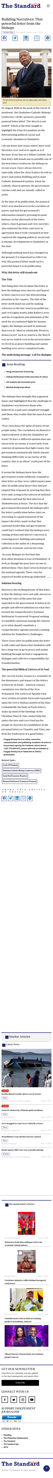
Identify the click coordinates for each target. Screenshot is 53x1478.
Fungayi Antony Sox (25, 32)
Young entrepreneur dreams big (20, 372)
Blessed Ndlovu (9, 1157)
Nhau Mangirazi (25, 1101)
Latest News (12, 1044)
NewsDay (7, 1435)
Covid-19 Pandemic (10, 765)
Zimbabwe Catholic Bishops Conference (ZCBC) (21, 771)
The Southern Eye (11, 1444)
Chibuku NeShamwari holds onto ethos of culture (27, 377)
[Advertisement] (26, 920)
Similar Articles (19, 1036)
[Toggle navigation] (48, 6)
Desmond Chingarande (12, 1131)
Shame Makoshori (10, 1101)
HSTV (6, 1447)
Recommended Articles (22, 1204)
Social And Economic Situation (15, 776)
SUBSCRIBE (20, 1383)
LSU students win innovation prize (20, 382)
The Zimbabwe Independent (16, 1438)
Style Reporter (12, 1276)
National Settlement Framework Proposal (19, 782)
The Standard (9, 1441)
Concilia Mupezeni (24, 1157)
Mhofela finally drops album (18, 387)
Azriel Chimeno (12, 1314)
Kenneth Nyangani (10, 1144)
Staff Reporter (9, 1117)
